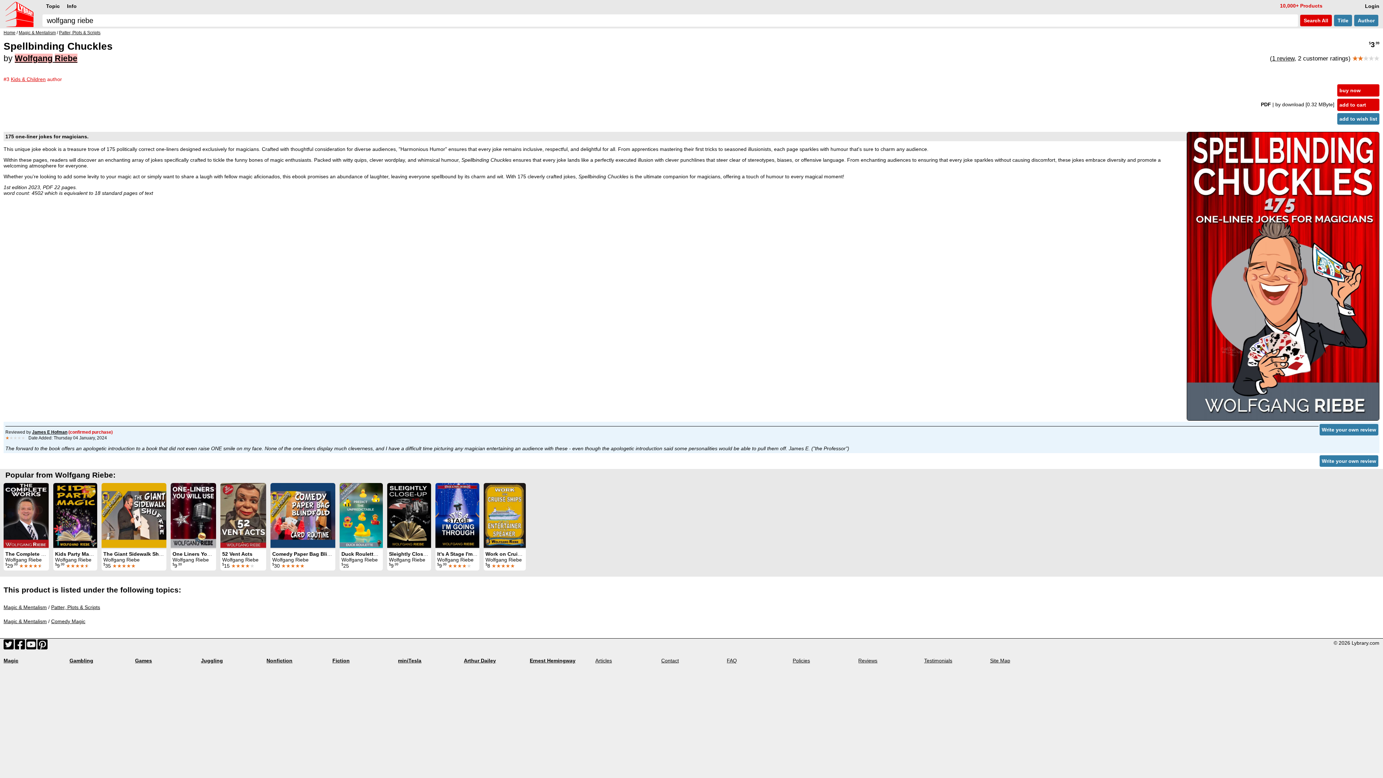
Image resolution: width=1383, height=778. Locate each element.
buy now (1350, 90)
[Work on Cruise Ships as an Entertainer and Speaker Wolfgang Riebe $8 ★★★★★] (505, 515)
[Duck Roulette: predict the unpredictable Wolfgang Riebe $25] (361, 515)
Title (1343, 20)
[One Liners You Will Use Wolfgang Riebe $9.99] (193, 515)
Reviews (867, 660)
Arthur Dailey (480, 660)
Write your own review (1349, 430)
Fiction (341, 660)
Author (1366, 20)
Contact (670, 660)
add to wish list (1358, 119)
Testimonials (938, 660)
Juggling (212, 660)
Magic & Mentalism (25, 607)
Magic (11, 660)
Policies (801, 660)
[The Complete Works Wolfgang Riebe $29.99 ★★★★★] (26, 515)
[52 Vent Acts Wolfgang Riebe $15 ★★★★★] (243, 515)
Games (143, 660)
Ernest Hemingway (553, 660)
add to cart (1352, 105)
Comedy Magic (68, 621)
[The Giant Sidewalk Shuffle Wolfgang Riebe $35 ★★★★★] (134, 515)
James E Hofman (49, 432)
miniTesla (409, 660)
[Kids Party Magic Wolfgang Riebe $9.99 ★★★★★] (75, 515)
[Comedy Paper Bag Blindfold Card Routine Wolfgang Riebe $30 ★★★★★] (302, 515)
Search (1315, 20)
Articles (603, 660)
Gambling (81, 660)
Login (1372, 6)
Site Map (1000, 660)
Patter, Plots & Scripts (75, 607)
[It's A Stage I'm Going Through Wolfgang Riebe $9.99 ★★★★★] (457, 515)
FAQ (732, 660)
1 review (1283, 58)
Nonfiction (279, 660)
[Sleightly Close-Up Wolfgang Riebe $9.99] (409, 515)
